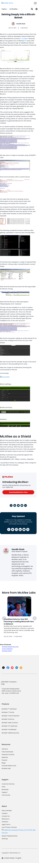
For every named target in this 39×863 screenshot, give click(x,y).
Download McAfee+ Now (18, 492)
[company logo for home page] (7, 3)
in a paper (24, 39)
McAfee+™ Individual (9, 709)
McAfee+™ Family (8, 712)
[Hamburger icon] (35, 3)
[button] (37, 9)
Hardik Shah (20, 24)
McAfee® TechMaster (9, 729)
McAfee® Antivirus (8, 719)
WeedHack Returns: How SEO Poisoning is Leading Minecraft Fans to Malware (19, 621)
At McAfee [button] (14, 9)
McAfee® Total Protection (10, 716)
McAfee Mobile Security (10, 647)
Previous (4, 618)
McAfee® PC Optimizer (9, 726)
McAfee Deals (7, 651)
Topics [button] (4, 9)
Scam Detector (7, 649)
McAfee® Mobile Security (10, 733)
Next (35, 618)
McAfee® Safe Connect (10, 723)
